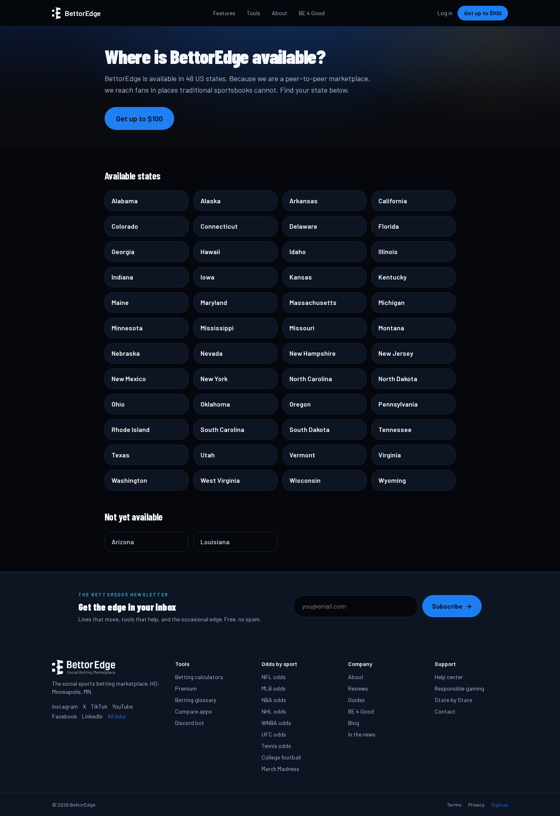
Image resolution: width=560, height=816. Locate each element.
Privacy (476, 804)
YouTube (122, 706)
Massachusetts (313, 302)
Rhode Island (131, 429)
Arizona (123, 542)
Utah (207, 455)
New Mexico (129, 378)
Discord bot (189, 722)
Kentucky (392, 277)
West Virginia (220, 480)
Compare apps (193, 711)
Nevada (211, 353)
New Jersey (395, 353)
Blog (353, 722)
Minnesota (127, 328)
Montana (391, 328)
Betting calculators (199, 676)
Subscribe (452, 606)
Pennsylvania (398, 404)
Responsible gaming (459, 688)
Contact (445, 711)
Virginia (389, 455)
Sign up (499, 804)
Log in (445, 12)
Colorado (125, 226)
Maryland (213, 302)
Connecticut (219, 226)
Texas (121, 455)
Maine (120, 302)
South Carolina (222, 429)
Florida (388, 226)
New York (214, 378)
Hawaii (210, 251)
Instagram (65, 706)
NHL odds (274, 711)
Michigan (391, 302)
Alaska (210, 201)
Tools (253, 12)
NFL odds (274, 676)
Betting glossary (195, 699)
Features (224, 12)
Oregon (300, 404)
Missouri (301, 328)
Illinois (388, 251)
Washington (129, 480)
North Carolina (310, 378)
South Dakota (309, 429)
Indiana (122, 277)
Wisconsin (305, 480)
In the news (362, 734)
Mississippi (217, 328)
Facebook (64, 716)
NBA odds (274, 699)
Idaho (297, 251)
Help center (449, 676)
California (392, 201)
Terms (454, 804)
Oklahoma (215, 404)
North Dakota (397, 378)
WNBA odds (276, 722)
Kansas (300, 277)
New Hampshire (312, 353)
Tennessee (395, 429)
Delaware (303, 226)
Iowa (207, 277)
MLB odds (274, 688)
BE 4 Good (312, 12)
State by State (453, 699)
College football (281, 757)
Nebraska (126, 353)
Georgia (123, 251)
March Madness (280, 768)
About (279, 12)
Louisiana (215, 542)
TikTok (99, 706)
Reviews (358, 688)
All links (116, 716)
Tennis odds (276, 745)
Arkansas (303, 201)
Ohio (118, 404)
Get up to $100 (482, 12)
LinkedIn (92, 716)
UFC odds (274, 734)
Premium (186, 688)
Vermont (302, 455)
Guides (356, 699)
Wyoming (392, 480)
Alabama (125, 201)
